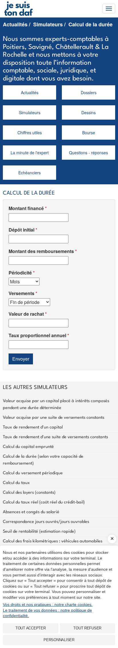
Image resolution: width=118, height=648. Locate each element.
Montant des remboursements (41, 251)
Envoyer (20, 358)
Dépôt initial (21, 229)
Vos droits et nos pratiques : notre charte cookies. (48, 604)
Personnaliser (59, 640)
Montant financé (26, 208)
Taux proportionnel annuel (37, 335)
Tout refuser (87, 628)
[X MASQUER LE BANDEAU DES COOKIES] (112, 539)
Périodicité (20, 272)
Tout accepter (30, 628)
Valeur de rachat (26, 314)
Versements (21, 293)
